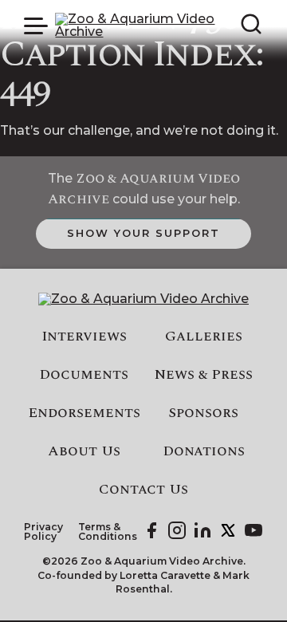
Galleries (203, 336)
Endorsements (84, 413)
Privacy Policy (43, 532)
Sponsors (203, 413)
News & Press (204, 375)
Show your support (143, 232)
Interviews (84, 336)
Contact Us (143, 489)
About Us (84, 451)
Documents (83, 375)
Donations (204, 451)
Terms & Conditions (107, 532)
